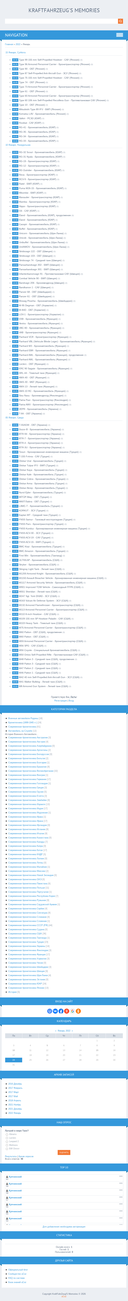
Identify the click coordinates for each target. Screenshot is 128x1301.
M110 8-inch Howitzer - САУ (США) (37, 614)
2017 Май (13, 1096)
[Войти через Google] (72, 1011)
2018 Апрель (14, 1100)
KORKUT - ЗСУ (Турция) (32, 510)
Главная (9, 44)
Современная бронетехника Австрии (26, 741)
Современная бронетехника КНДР (25, 854)
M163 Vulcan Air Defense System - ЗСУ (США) (43, 600)
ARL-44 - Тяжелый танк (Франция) (37, 373)
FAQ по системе (16, 1278)
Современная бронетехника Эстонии (26, 979)
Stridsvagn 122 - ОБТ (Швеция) (36, 251)
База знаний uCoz (17, 1282)
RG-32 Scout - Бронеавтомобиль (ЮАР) (40, 152)
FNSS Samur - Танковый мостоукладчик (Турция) (45, 519)
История (12, 992)
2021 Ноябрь (14, 1104)
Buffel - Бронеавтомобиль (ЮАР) (37, 228)
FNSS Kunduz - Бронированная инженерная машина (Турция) (53, 528)
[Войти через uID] (49, 1011)
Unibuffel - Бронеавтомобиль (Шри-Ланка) (42, 242)
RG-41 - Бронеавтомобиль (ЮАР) (37, 127)
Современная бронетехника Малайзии (27, 867)
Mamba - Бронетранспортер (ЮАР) (38, 201)
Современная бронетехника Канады (26, 842)
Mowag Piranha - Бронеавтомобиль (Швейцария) (45, 301)
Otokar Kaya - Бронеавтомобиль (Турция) (41, 470)
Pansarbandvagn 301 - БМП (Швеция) (39, 269)
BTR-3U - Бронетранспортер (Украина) (40, 447)
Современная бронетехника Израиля (26, 804)
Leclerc (12, 1138)
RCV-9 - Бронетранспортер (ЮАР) (37, 179)
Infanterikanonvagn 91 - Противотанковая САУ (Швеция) (49, 274)
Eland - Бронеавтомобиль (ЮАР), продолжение (45, 215)
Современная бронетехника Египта (26, 796)
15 (97, 1050)
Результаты (11, 1156)
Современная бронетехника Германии (27, 779)
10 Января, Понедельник (18, 145)
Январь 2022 (64, 1030)
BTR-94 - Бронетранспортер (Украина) (40, 434)
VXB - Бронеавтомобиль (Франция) (38, 319)
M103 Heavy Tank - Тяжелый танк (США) (41, 623)
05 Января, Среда (15, 417)
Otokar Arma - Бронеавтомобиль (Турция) (41, 483)
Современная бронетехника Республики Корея (31, 896)
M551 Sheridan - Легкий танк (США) (38, 591)
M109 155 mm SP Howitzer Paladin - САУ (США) (45, 618)
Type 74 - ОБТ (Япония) (32, 82)
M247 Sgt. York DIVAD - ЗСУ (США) (38, 596)
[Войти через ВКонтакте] (55, 1011)
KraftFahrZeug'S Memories (64, 10)
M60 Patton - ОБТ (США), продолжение (40, 632)
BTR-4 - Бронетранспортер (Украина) (39, 443)
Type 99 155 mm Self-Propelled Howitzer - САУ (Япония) (49, 59)
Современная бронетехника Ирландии (27, 825)
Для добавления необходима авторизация (64, 1226)
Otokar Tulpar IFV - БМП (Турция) (37, 465)
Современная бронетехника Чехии (25, 963)
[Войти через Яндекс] (66, 1011)
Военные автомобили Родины (23, 718)
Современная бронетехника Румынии (27, 900)
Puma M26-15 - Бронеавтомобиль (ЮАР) (41, 188)
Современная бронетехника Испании (26, 829)
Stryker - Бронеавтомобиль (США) (37, 564)
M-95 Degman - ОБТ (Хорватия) (36, 305)
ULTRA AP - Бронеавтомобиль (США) (39, 560)
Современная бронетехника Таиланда (27, 938)
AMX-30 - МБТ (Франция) (33, 382)
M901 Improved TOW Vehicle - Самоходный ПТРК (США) (50, 587)
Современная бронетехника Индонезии (28, 812)
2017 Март (13, 1092)
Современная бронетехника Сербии (26, 908)
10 (13, 1050)
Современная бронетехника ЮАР (25, 983)
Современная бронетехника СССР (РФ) (28, 925)
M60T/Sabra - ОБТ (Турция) (34, 501)
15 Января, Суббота (16, 52)
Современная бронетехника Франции (27, 954)
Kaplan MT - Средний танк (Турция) (38, 515)
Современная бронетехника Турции (26, 942)
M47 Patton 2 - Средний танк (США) (38, 668)
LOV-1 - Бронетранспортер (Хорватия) (40, 314)
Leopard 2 (14, 1141)
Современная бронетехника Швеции (26, 971)
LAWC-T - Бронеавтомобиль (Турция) (39, 506)
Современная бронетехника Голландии (28, 783)
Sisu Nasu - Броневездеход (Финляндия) (41, 395)
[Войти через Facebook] (61, 1011)
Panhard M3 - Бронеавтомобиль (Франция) (42, 346)
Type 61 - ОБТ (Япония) (32, 91)
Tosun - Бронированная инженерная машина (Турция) (49, 452)
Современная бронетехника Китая (25, 850)
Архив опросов (26, 1156)
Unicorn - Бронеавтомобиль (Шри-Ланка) (41, 233)
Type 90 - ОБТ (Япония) (32, 68)
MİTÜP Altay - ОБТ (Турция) (34, 497)
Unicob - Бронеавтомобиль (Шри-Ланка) (41, 237)
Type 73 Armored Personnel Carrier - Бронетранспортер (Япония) (54, 86)
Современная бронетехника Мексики (26, 871)
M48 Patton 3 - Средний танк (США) (38, 663)
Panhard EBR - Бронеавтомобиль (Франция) (43, 350)
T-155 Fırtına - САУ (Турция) (34, 456)
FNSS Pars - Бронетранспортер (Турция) (41, 524)
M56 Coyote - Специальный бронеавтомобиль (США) (48, 650)
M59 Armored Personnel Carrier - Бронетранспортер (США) (51, 641)
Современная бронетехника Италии (26, 833)
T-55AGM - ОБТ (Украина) (33, 425)
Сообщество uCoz (17, 1274)
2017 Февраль (15, 1088)
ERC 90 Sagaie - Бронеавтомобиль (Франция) (44, 368)
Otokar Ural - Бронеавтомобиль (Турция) (41, 461)
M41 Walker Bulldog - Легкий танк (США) (40, 681)
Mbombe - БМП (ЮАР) (31, 192)
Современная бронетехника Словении (27, 921)
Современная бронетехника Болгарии (27, 762)
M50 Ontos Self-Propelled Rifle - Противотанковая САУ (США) (52, 654)
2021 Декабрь (15, 1109)
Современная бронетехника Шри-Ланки (28, 975)
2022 (18, 44)
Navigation (16, 35)
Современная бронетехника (22, 726)
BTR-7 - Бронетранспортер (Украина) (39, 438)
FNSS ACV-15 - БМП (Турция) (35, 542)
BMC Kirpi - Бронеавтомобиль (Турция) (40, 546)
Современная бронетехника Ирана (25, 821)
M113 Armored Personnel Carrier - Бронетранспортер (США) (51, 609)
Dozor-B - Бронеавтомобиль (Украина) (40, 429)
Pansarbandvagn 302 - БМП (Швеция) (39, 265)
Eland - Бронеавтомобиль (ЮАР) (37, 219)
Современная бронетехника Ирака (25, 817)
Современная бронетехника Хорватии (27, 958)
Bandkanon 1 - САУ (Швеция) (35, 287)
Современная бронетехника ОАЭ (25, 879)
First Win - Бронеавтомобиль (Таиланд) (40, 555)
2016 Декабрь (15, 1084)
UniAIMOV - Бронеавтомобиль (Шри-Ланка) (42, 246)
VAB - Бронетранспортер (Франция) (38, 332)
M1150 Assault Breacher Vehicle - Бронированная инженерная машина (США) (61, 578)
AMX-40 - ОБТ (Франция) (32, 377)
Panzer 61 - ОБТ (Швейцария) (35, 296)
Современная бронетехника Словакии (27, 917)
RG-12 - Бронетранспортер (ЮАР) (37, 165)
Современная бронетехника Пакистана (27, 883)
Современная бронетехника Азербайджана (30, 746)
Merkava (13, 1145)
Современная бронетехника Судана (26, 929)
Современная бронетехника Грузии (26, 792)
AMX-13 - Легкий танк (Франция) (36, 386)
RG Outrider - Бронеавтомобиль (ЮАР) (40, 170)
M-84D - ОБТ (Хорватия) (32, 310)
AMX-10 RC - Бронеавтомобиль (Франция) (42, 391)
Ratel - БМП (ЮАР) (29, 183)
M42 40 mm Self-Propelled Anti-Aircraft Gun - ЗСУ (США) (49, 677)
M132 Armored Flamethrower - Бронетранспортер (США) (49, 605)
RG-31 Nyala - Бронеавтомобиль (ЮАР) (40, 156)
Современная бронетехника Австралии (28, 737)
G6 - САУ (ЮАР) (27, 210)
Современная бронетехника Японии (26, 988)
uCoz (64, 1296)
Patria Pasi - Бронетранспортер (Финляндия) (43, 400)
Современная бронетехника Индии (25, 808)
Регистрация (60, 700)
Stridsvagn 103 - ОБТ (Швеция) (36, 255)
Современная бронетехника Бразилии (27, 766)
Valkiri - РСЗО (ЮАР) (30, 118)
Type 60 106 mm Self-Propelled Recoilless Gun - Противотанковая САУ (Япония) (62, 100)
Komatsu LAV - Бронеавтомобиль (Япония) (42, 113)
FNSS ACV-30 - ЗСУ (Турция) (34, 533)
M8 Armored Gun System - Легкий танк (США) (43, 686)
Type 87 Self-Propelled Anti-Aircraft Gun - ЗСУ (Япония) (48, 73)
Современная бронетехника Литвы (25, 862)
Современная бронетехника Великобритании (30, 771)
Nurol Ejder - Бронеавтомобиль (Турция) (41, 492)
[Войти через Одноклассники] (78, 1011)
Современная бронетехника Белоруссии (28, 754)
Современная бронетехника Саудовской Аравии (32, 904)
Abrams (13, 1134)
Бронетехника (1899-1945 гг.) (22, 722)
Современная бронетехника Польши (26, 887)
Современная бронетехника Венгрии (26, 775)
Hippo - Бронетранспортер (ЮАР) (37, 206)
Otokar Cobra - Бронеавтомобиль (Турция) (42, 479)
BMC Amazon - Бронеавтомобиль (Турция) (42, 551)
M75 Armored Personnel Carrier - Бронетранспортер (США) (51, 627)
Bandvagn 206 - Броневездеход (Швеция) (41, 283)
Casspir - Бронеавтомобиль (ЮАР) (38, 224)
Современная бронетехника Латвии (26, 858)
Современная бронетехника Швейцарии (28, 967)
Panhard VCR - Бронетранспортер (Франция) (43, 337)
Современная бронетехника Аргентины (28, 750)
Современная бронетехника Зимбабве (27, 800)
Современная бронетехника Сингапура (27, 913)
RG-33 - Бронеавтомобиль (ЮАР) (37, 141)
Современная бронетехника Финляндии (28, 950)
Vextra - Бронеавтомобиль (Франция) (39, 323)
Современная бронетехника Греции (26, 787)
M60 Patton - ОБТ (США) (32, 636)
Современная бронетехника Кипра (25, 846)
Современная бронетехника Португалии (28, 892)
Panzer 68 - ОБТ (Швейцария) (35, 292)
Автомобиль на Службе (20, 731)
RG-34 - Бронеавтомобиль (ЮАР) (37, 136)
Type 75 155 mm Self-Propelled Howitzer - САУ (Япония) (49, 77)
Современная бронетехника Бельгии (26, 758)
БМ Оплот (14, 1148)
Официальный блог (18, 1269)
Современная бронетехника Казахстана (28, 837)
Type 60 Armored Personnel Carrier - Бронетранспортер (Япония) (54, 95)
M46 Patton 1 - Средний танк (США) (38, 672)
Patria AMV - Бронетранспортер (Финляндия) (43, 404)
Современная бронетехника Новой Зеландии (31, 875)
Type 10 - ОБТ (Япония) (32, 104)
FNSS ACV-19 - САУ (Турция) (34, 537)
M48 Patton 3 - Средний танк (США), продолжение (46, 659)
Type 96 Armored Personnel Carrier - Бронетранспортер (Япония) (54, 64)
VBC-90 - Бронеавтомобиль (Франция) (40, 328)
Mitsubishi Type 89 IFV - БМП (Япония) (40, 109)
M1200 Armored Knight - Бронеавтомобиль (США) (46, 573)
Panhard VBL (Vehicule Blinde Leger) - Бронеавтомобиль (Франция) (55, 341)
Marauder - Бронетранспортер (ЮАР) (39, 197)
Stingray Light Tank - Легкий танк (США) (40, 569)
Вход (71, 700)
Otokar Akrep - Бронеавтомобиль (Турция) (42, 488)
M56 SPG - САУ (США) (31, 645)
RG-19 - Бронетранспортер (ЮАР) (37, 161)
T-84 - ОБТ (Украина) (30, 413)
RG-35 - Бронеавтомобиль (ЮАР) (37, 132)
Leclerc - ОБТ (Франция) (32, 364)
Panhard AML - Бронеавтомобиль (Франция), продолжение (51, 355)
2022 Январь (14, 1113)
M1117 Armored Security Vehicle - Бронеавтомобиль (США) (51, 582)
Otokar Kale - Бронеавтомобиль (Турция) (41, 474)
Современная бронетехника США (25, 933)
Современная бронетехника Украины (26, 946)
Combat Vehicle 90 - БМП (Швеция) (38, 278)
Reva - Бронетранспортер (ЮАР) (37, 174)
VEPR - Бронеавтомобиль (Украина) (38, 409)
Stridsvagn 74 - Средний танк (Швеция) (40, 260)
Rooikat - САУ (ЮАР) (30, 122)
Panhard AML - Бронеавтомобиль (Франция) (43, 359)
